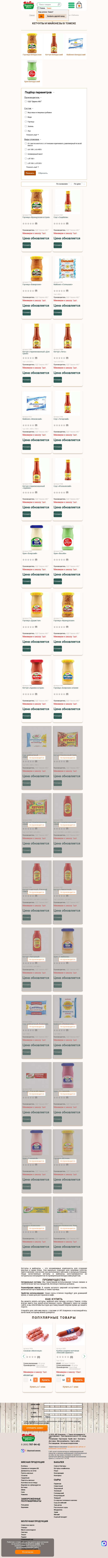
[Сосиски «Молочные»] (37, 1335)
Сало (23, 1492)
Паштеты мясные (27, 1480)
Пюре (56, 1471)
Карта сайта (75, 1441)
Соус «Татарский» (61, 419)
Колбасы (24, 1466)
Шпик (23, 1490)
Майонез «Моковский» (32, 419)
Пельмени (25, 1505)
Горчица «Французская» (64, 620)
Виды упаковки (31, 139)
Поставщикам (54, 1443)
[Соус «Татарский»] (67, 403)
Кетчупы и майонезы (62, 1468)
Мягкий (57, 1514)
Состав (27, 108)
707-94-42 (30, 1444)
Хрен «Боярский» (30, 553)
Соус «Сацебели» (61, 217)
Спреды (24, 1527)
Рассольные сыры (61, 1507)
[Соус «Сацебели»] (67, 201)
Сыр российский (60, 1503)
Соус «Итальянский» (62, 486)
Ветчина (24, 1487)
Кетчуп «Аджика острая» (33, 688)
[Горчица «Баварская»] (36, 268)
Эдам (56, 1512)
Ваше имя (35, 1404)
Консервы (58, 1475)
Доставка (52, 1441)
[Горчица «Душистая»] (36, 605)
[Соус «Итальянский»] (67, 470)
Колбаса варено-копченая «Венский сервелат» (67, 1352)
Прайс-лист (72, 1439)
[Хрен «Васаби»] (67, 537)
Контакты (81, 1439)
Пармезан (57, 1484)
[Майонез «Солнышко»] (67, 268)
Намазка (24, 1494)
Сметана (24, 1532)
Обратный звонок (33, 1451)
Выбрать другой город (56, 16)
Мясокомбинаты (63, 1441)
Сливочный (58, 1486)
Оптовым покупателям (69, 1443)
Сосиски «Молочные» (32, 1351)
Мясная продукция (32, 1462)
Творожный (58, 1488)
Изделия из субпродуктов (31, 1485)
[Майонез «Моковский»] (36, 403)
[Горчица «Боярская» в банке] (67, 672)
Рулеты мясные (27, 1473)
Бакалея (59, 1462)
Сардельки (25, 1478)
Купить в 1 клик (37, 1386)
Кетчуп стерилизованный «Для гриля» (36, 352)
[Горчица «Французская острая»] (36, 201)
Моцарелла (58, 1510)
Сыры (57, 1479)
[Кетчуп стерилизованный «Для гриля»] (36, 336)
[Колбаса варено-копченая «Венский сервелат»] (70, 1335)
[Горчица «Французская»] (67, 605)
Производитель (31, 97)
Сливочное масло (27, 1525)
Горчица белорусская (32, 55)
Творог (23, 1534)
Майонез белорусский (76, 55)
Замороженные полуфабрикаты (31, 1499)
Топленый (57, 1491)
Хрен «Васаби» (60, 553)
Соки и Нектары (60, 1466)
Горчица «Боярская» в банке (66, 688)
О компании (53, 1439)
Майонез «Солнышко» (63, 284)
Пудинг (24, 1537)
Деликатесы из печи (28, 1471)
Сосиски (24, 1475)
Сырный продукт (60, 1517)
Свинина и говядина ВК (30, 1468)
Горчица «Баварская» (32, 284)
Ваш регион (36, 1417)
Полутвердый (59, 1495)
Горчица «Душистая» (32, 620)
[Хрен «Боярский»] (36, 537)
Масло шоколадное (28, 1530)
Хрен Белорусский (32, 81)
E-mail (34, 1412)
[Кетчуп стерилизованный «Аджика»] (36, 470)
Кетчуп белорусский (54, 55)
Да (41, 16)
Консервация (59, 1473)
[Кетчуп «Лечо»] (67, 336)
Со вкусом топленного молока (65, 1500)
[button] (23, 1356)
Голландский (59, 1493)
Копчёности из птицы (29, 1482)
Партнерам (63, 1439)
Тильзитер (58, 1505)
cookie (37, 1544)
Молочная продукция (34, 1521)
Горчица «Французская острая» (36, 217)
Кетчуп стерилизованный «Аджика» (34, 487)
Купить (46, 1379)
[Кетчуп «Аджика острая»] (36, 672)
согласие (32, 1421)
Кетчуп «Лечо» (60, 352)
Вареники (24, 1507)
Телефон (35, 1408)
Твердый (57, 1498)
